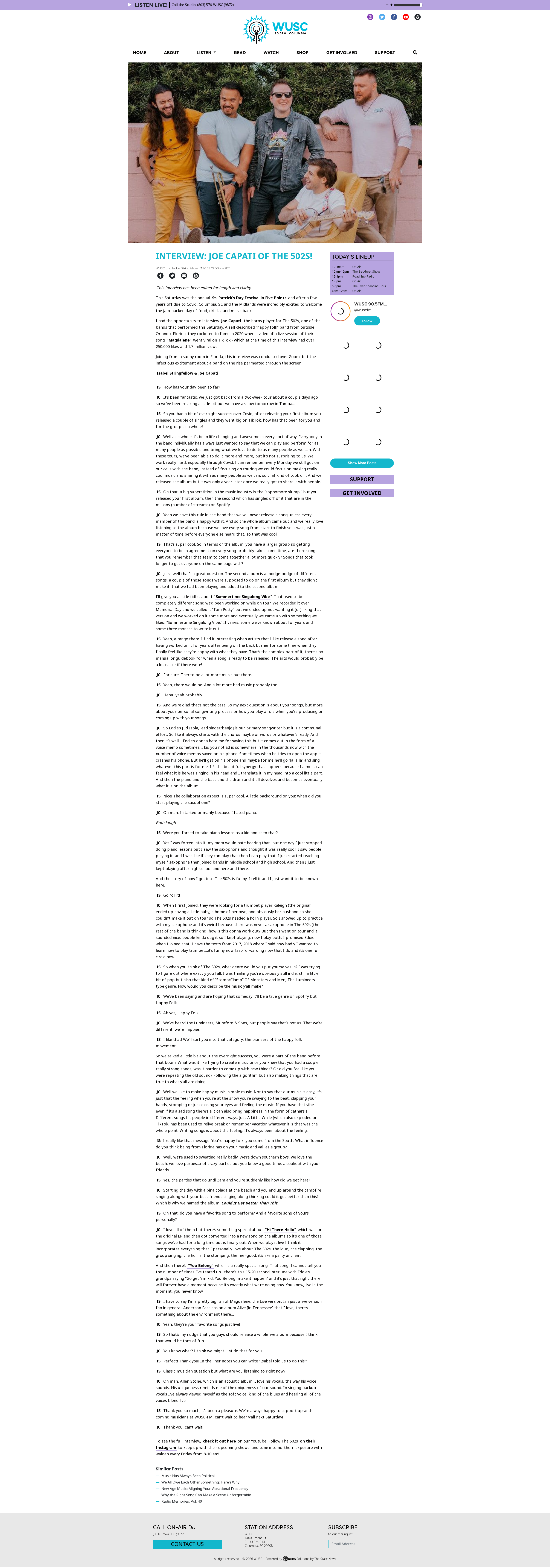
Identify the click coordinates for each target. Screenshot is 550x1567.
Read (240, 52)
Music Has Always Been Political (188, 1476)
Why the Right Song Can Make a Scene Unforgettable (206, 1495)
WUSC (160, 268)
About (171, 52)
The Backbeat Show (366, 271)
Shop (302, 52)
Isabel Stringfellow (185, 268)
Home (139, 52)
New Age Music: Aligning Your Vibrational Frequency (204, 1488)
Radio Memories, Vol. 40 (181, 1501)
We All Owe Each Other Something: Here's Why (200, 1482)
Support (385, 52)
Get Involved (341, 52)
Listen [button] (204, 52)
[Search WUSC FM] (415, 52)
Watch (271, 52)
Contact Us (187, 1544)
